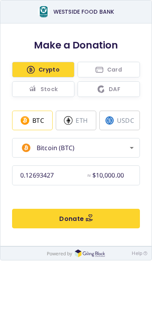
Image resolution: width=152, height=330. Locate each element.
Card (114, 70)
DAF (114, 89)
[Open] (131, 147)
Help (137, 253)
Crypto (49, 70)
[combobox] (75, 147)
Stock (49, 89)
